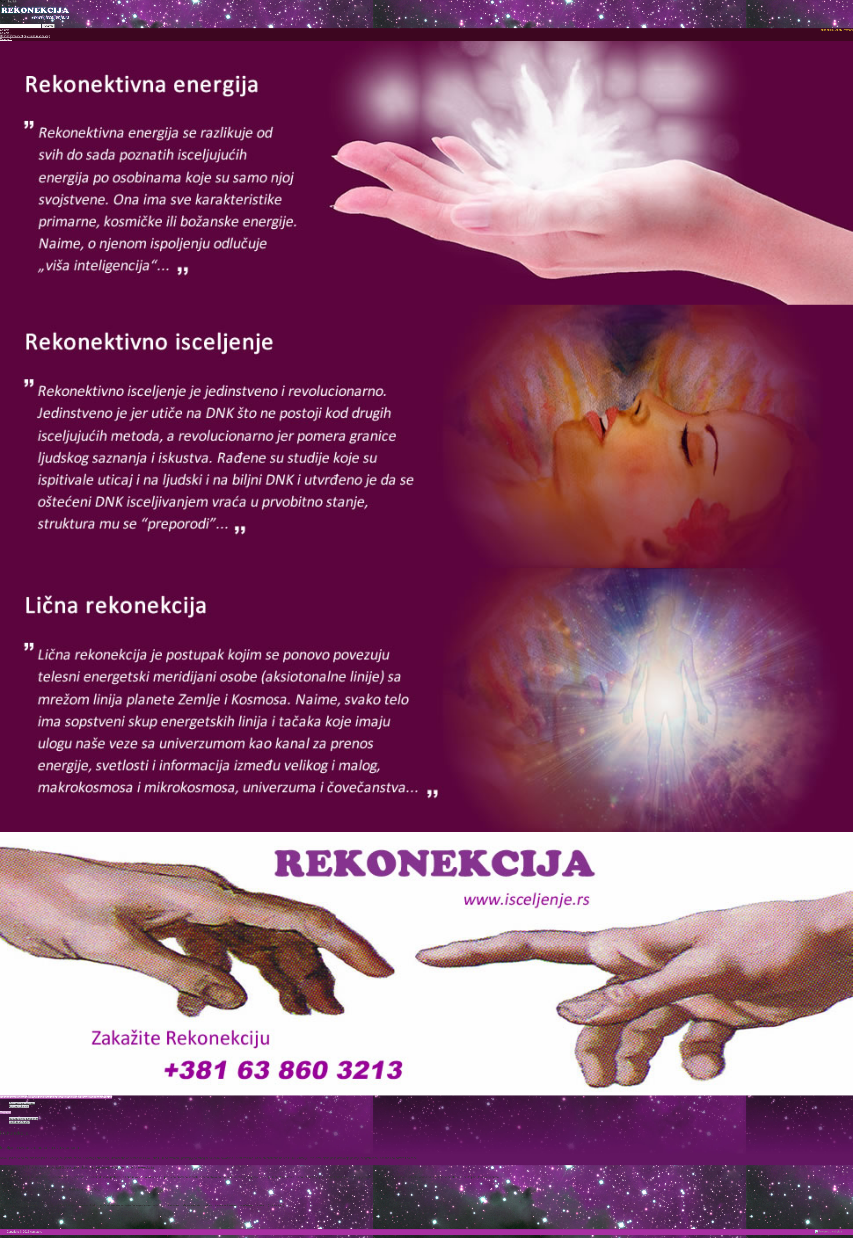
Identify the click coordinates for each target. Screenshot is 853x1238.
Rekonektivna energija (13, 1097)
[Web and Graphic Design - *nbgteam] (829, 1231)
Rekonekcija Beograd (22, 1103)
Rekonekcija (826, 30)
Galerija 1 (6, 30)
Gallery (838, 30)
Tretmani (847, 30)
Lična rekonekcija (39, 36)
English (12, 1)
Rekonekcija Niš (19, 1106)
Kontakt (107, 1097)
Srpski (4, 1)
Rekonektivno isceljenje (14, 36)
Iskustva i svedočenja (90, 1097)
